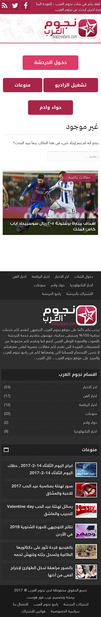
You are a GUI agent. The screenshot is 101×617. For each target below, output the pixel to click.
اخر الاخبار (62, 276)
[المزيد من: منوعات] (6, 450)
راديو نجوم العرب (46, 604)
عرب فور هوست (39, 597)
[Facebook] (25, 5)
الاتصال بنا (20, 604)
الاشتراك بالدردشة (79, 294)
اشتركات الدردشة (76, 604)
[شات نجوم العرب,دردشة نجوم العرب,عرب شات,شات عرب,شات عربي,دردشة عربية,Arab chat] (70, 28)
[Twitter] (15, 5)
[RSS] (4, 5)
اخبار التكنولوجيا (81, 285)
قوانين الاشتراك (34, 611)
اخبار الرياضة (41, 276)
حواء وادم (58, 285)
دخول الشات (83, 276)
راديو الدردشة (51, 294)
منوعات (40, 285)
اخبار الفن (19, 276)
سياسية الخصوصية (65, 611)
